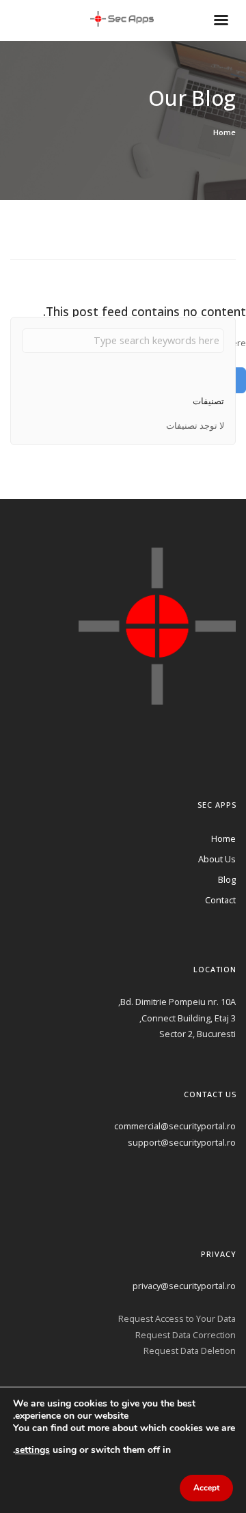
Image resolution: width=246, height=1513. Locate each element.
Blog (227, 879)
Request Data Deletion (190, 1350)
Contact (220, 900)
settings (32, 1449)
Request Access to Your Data (177, 1318)
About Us (217, 859)
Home (224, 132)
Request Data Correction (185, 1335)
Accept (206, 1487)
